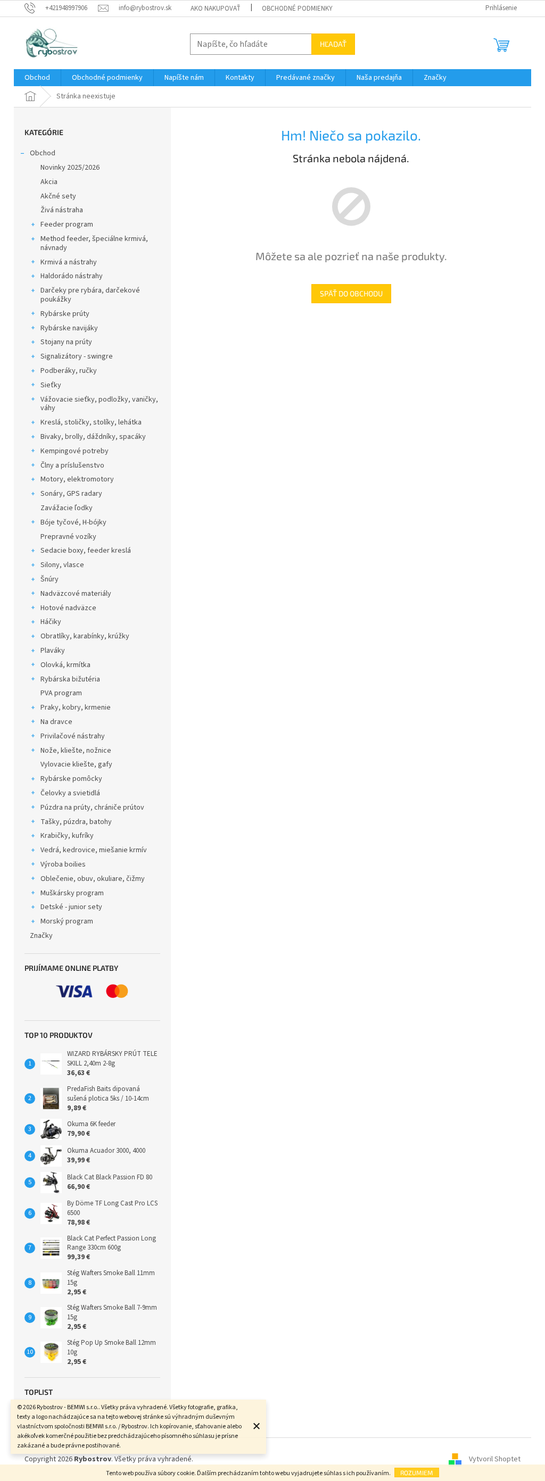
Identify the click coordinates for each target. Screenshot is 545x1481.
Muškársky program (72, 893)
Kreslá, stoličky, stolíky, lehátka (91, 422)
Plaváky (52, 650)
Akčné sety (58, 196)
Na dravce (56, 722)
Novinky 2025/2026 (70, 167)
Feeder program (66, 224)
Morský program (66, 921)
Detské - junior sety (71, 907)
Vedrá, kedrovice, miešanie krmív (93, 850)
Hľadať (333, 43)
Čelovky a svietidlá (70, 793)
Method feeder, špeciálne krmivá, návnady (94, 243)
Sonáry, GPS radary (71, 493)
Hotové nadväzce (68, 608)
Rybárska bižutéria (70, 679)
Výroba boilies (63, 864)
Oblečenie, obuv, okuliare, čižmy (92, 878)
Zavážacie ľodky (66, 508)
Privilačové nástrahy (72, 736)
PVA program (61, 693)
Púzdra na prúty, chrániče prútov (92, 807)
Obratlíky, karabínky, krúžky (84, 636)
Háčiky (50, 622)
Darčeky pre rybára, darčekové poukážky (90, 295)
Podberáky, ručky (68, 370)
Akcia (48, 182)
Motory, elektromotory (77, 479)
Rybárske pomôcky (71, 778)
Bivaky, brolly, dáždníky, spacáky (93, 436)
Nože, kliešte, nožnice (75, 750)
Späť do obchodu (351, 293)
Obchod (42, 153)
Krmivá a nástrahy (68, 262)
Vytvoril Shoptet (495, 1459)
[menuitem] (37, 77)
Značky (41, 935)
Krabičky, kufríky (67, 835)
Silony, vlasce (62, 565)
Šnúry (49, 579)
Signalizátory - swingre (76, 356)
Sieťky (50, 385)
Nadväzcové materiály (75, 593)
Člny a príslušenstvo (72, 465)
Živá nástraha (61, 210)
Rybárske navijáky (69, 328)
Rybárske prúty (64, 314)
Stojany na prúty (66, 342)
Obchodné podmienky (297, 8)
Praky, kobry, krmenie (75, 707)
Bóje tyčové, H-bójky (73, 522)
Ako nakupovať (216, 8)
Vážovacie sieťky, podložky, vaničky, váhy (99, 404)
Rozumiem (416, 1472)
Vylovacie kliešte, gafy (76, 764)
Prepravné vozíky (68, 536)
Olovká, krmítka (65, 665)
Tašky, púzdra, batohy (76, 822)
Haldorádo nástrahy (71, 276)
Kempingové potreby (74, 451)
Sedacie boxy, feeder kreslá (85, 550)
